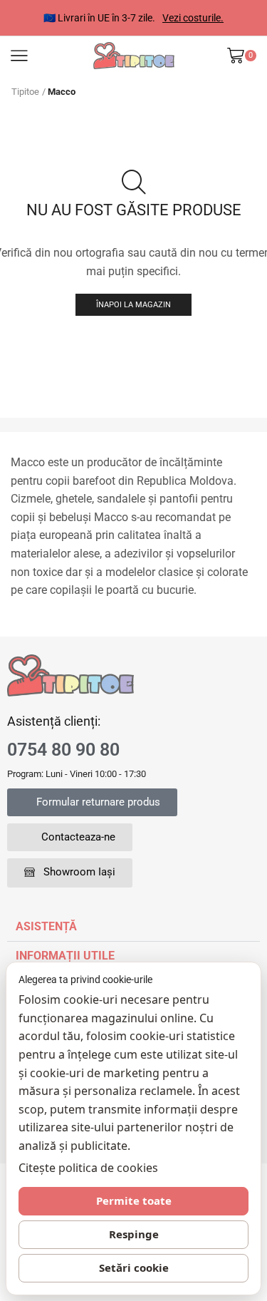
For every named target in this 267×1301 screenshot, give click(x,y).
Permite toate (134, 1200)
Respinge (134, 1234)
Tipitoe (25, 91)
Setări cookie (134, 1267)
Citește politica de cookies (88, 1168)
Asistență (46, 926)
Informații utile (65, 955)
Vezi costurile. (169, 18)
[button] (92, 802)
